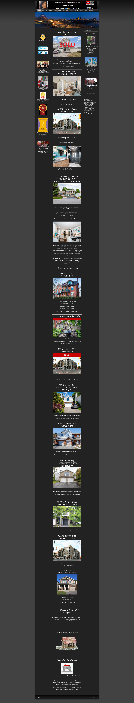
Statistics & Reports (74, 10)
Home (39, 10)
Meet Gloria (44, 10)
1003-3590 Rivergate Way (91, 66)
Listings (50, 10)
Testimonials (65, 10)
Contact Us (91, 10)
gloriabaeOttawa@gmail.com (90, 113)
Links (86, 10)
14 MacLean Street (91, 44)
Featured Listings (87, 30)
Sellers (59, 10)
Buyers (55, 10)
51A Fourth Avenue (91, 86)
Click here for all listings (91, 33)
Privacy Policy (93, 697)
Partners (81, 10)
